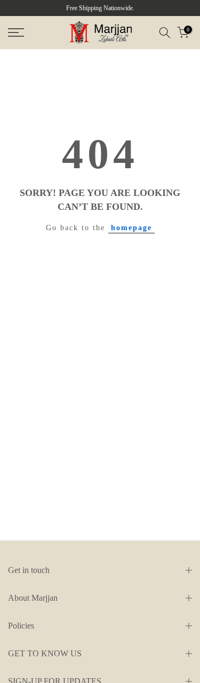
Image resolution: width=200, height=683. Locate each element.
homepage (131, 228)
